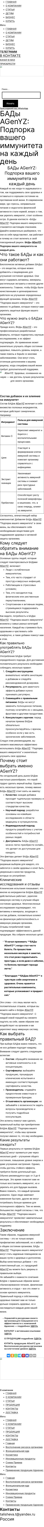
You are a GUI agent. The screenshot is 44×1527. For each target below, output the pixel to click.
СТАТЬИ (10, 9)
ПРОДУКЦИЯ (13, 1405)
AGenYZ (4, 223)
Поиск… (5, 89)
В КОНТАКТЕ (10, 56)
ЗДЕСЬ (34, 1326)
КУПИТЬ (10, 21)
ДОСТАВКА (12, 1412)
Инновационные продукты (20, 1458)
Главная (10, 1443)
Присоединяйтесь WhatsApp (14, 108)
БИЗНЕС (10, 17)
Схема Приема (14, 1462)
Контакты (11, 1466)
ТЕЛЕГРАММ (8, 51)
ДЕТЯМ (10, 13)
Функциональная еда (17, 1451)
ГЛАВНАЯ (11, 2)
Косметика (12, 1454)
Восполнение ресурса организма (24, 1447)
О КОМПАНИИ (13, 5)
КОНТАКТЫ (12, 1408)
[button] (22, 25)
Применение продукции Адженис (24, 1470)
